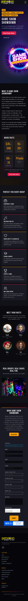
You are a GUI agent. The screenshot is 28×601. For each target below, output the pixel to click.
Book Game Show (8, 33)
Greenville (4, 561)
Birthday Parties (5, 574)
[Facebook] (3, 547)
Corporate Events (6, 572)
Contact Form (5, 585)
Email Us (4, 587)
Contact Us (6, 37)
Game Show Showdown (7, 570)
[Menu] (25, 2)
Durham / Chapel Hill (6, 563)
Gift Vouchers (5, 576)
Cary (3, 555)
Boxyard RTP (5, 559)
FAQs (3, 578)
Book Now (14, 434)
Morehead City (5, 557)
